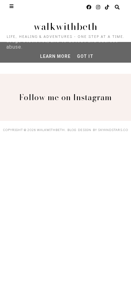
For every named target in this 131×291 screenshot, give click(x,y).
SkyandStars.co (113, 129)
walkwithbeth (66, 26)
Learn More (55, 56)
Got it (85, 56)
